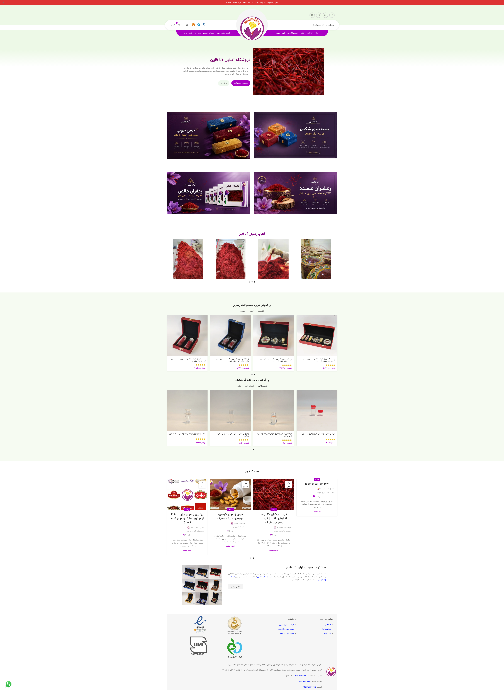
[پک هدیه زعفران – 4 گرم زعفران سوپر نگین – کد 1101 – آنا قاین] (187, 335)
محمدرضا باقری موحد (325, 492)
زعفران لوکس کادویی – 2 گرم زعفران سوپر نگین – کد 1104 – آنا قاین (232, 360)
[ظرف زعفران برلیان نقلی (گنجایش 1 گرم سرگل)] (187, 410)
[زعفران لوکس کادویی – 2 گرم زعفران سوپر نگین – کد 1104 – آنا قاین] (230, 335)
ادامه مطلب (317, 511)
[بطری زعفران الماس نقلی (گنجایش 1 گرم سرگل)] (230, 410)
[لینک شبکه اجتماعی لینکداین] (325, 15)
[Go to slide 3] (249, 282)
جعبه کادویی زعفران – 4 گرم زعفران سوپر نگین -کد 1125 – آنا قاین (319, 360)
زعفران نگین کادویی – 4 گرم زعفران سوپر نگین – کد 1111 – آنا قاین (275, 360)
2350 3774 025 (302, 676)
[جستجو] (187, 25)
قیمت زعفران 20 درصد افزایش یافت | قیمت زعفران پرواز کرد (273, 518)
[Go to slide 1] (254, 282)
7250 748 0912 (305, 681)
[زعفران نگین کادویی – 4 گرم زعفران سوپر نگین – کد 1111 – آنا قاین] (273, 335)
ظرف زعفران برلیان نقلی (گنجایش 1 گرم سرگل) (187, 433)
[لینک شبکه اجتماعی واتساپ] (318, 15)
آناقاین (328, 625)
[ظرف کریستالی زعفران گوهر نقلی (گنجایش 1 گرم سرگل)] (273, 410)
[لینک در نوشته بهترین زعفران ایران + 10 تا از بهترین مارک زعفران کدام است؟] (187, 494)
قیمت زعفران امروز (286, 625)
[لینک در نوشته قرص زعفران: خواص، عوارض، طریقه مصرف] (230, 494)
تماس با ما (326, 629)
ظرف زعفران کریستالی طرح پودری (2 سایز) (318, 433)
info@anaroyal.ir (309, 687)
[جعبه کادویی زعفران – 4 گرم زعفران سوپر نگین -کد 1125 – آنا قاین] (317, 335)
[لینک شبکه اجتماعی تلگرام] (312, 15)
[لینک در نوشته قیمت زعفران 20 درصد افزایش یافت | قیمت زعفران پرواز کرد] (273, 494)
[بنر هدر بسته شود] (3, 2)
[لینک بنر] (295, 135)
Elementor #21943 (317, 484)
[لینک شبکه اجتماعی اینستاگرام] (332, 15)
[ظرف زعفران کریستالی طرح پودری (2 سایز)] (317, 410)
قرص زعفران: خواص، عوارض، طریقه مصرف (230, 516)
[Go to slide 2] (252, 282)
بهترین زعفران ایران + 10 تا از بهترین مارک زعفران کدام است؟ (187, 518)
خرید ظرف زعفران (287, 633)
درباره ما (327, 633)
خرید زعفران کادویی (264, 576)
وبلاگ (317, 479)
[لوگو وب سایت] (252, 25)
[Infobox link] (204, 25)
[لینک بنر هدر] (252, 2)
